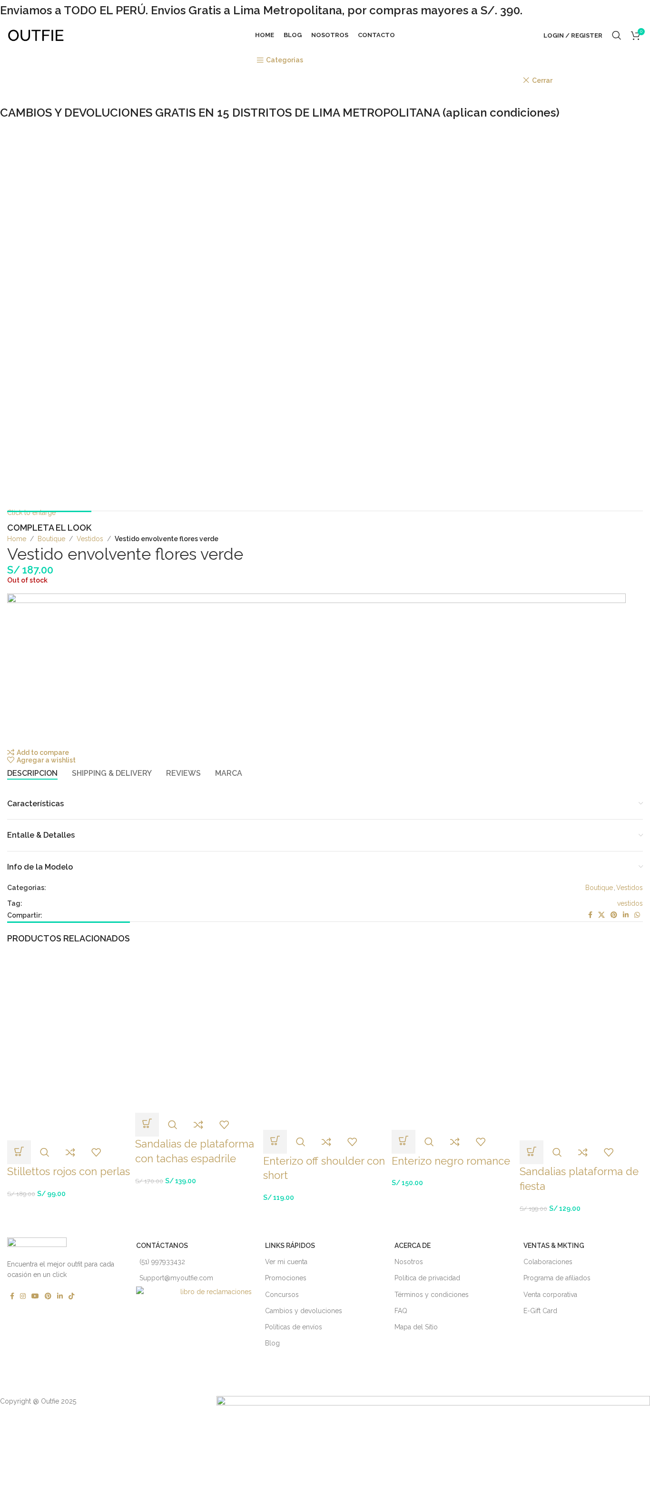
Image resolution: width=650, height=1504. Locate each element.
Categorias (284, 60)
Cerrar (542, 80)
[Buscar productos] (616, 35)
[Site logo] (35, 35)
